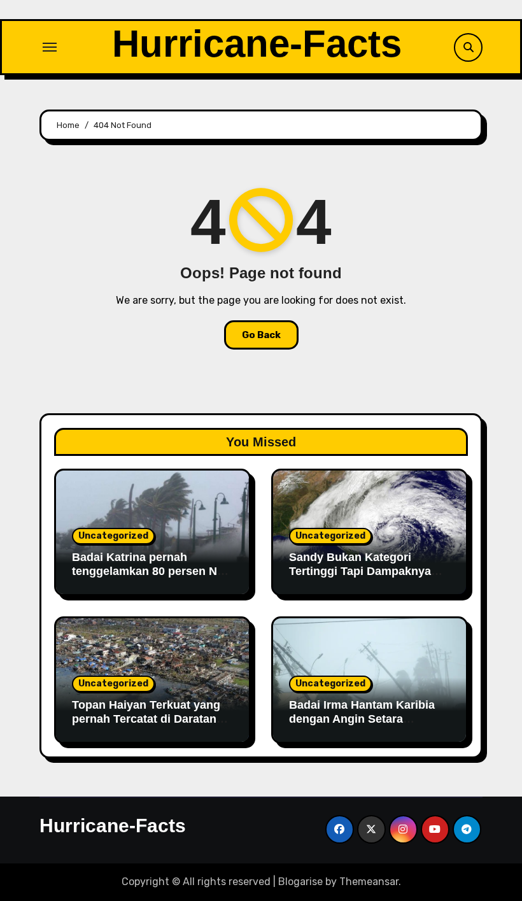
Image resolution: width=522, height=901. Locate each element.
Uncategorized (113, 535)
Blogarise (300, 882)
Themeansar (369, 882)
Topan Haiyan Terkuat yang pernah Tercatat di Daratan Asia (146, 719)
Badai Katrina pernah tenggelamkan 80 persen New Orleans (152, 571)
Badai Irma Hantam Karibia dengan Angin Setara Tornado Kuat (362, 719)
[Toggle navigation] (49, 47)
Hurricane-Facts (257, 43)
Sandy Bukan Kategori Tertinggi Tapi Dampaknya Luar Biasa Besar (360, 571)
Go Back (261, 335)
